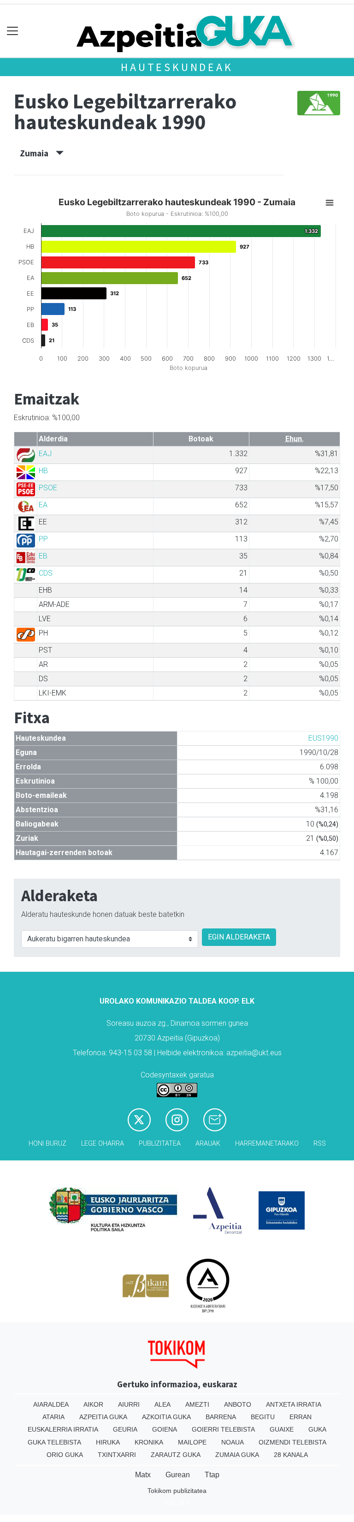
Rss (319, 1143)
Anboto (237, 1404)
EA (43, 504)
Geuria (125, 1429)
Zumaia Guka (237, 1454)
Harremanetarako (267, 1143)
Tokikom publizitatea (177, 1490)
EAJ (45, 453)
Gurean (177, 1475)
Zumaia (38, 153)
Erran (300, 1417)
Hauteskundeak (177, 67)
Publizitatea (160, 1143)
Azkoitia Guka (166, 1417)
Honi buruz (47, 1143)
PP (43, 539)
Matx (143, 1475)
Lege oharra (102, 1143)
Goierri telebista (223, 1429)
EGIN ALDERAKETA (239, 937)
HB (43, 470)
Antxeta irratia (293, 1404)
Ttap (212, 1475)
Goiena (164, 1429)
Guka (317, 1429)
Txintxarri (117, 1454)
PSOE (48, 487)
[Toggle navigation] (13, 31)
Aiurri (129, 1404)
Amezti (197, 1404)
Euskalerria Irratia (63, 1429)
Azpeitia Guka (103, 1417)
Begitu (263, 1417)
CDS (46, 573)
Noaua (232, 1442)
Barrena (221, 1417)
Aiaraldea (51, 1404)
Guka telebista (54, 1442)
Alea (162, 1404)
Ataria (53, 1417)
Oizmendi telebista (292, 1442)
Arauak (207, 1143)
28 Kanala (291, 1454)
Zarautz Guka (176, 1454)
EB (43, 556)
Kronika (149, 1442)
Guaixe (282, 1429)
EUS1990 (323, 738)
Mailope (192, 1442)
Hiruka (108, 1442)
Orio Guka (65, 1454)
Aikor (93, 1404)
